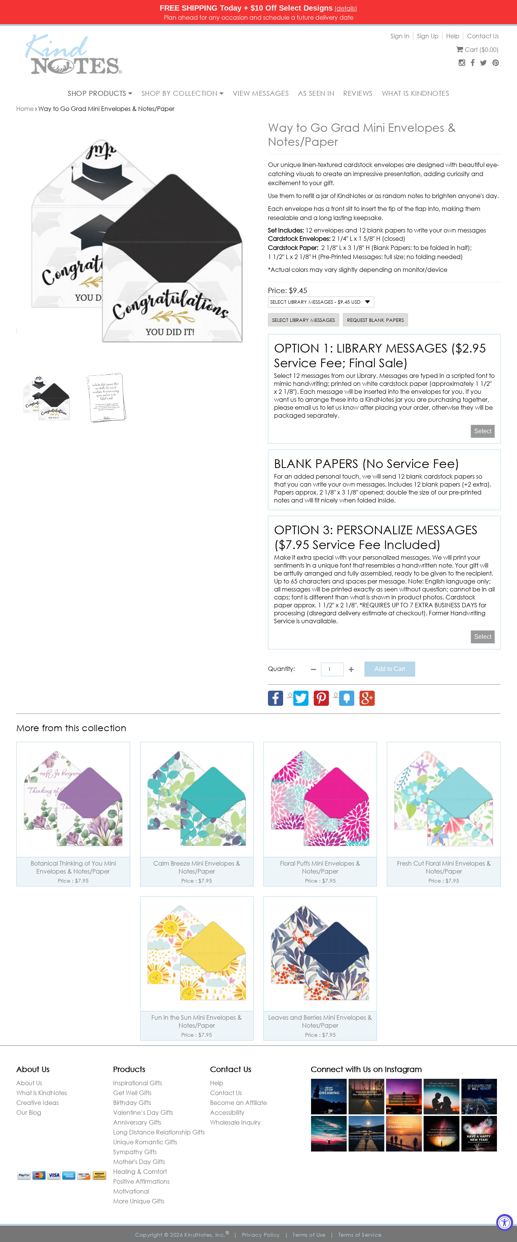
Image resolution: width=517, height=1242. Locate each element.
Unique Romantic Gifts (145, 1142)
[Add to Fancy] (349, 695)
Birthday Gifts (132, 1102)
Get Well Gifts (132, 1093)
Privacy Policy (261, 1234)
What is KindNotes (41, 1093)
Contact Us (483, 36)
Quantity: (281, 668)
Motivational (131, 1191)
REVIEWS (358, 93)
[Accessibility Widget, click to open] (504, 1222)
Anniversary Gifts (137, 1122)
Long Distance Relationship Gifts (159, 1132)
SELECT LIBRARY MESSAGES (303, 320)
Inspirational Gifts (137, 1083)
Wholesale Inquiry (235, 1122)
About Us (29, 1083)
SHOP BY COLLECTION (181, 93)
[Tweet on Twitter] (303, 695)
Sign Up (428, 36)
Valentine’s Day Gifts (143, 1112)
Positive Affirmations (141, 1181)
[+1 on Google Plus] (369, 695)
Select (482, 431)
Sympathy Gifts (135, 1152)
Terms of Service (360, 1234)
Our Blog (28, 1112)
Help (452, 36)
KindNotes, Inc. (206, 1234)
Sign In (400, 36)
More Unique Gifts (138, 1201)
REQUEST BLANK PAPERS (375, 320)
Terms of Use (309, 1234)
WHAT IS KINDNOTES (416, 93)
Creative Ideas (37, 1102)
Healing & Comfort (140, 1171)
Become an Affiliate (238, 1102)
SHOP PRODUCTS (98, 93)
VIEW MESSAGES (261, 93)
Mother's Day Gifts (139, 1162)
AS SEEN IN (316, 93)
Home (25, 108)
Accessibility (227, 1112)
